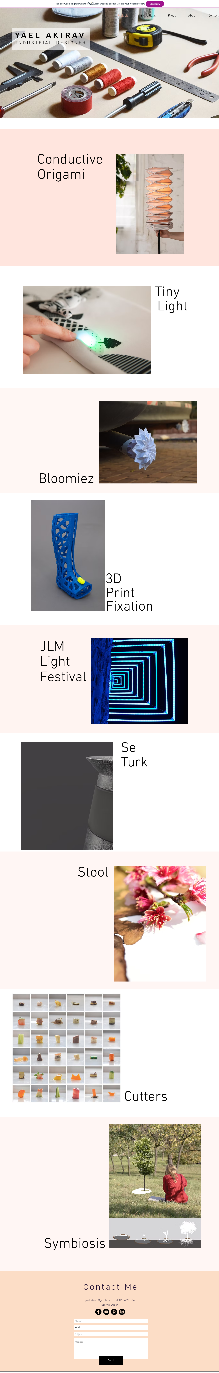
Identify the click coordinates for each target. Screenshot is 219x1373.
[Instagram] (122, 1312)
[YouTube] (106, 1312)
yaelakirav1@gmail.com (98, 1300)
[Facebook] (98, 1312)
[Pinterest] (114, 1312)
